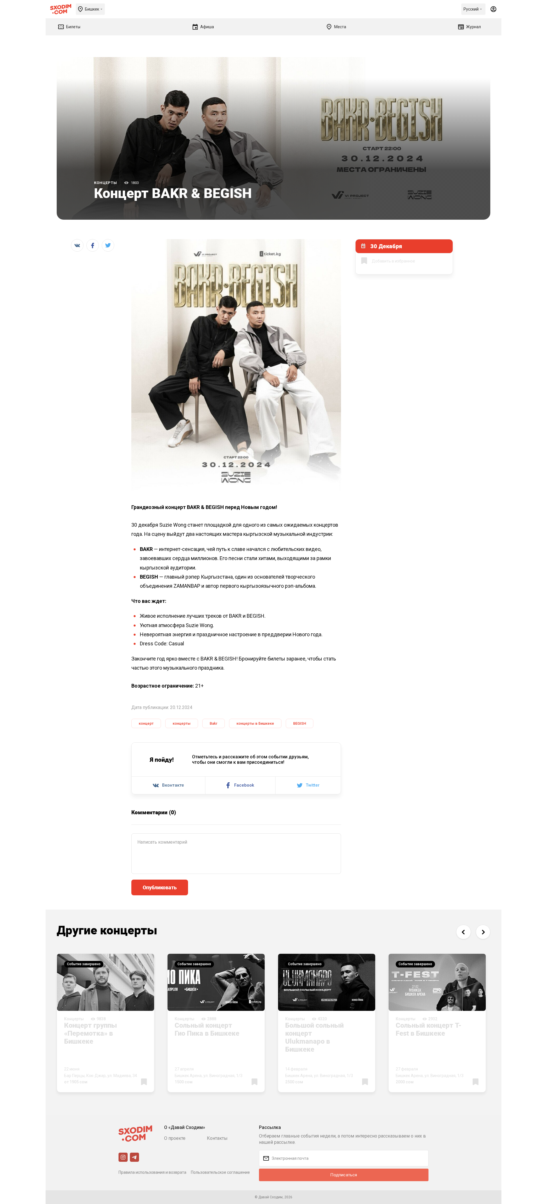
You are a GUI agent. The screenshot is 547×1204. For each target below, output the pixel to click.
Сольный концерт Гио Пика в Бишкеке (207, 1029)
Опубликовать (160, 887)
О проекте (174, 1138)
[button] (463, 932)
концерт (146, 723)
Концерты (105, 183)
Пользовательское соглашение (220, 1172)
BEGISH (299, 723)
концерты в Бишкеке (255, 723)
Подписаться (343, 1174)
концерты (182, 723)
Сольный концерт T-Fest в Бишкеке (429, 1029)
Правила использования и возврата (152, 1172)
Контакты (217, 1138)
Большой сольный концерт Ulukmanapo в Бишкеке (314, 1037)
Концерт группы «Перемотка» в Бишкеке (90, 1033)
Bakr (213, 723)
